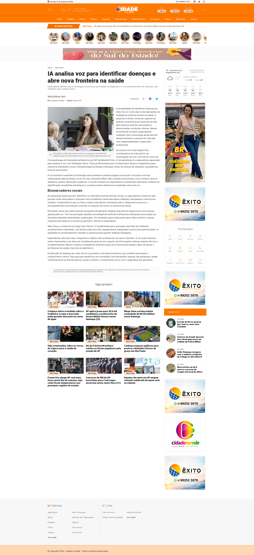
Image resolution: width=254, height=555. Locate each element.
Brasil (59, 19)
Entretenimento (138, 19)
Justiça (194, 19)
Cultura (167, 19)
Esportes (106, 19)
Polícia (82, 19)
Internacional (120, 19)
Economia (154, 19)
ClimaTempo (200, 72)
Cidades (70, 19)
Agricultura (180, 19)
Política (93, 19)
